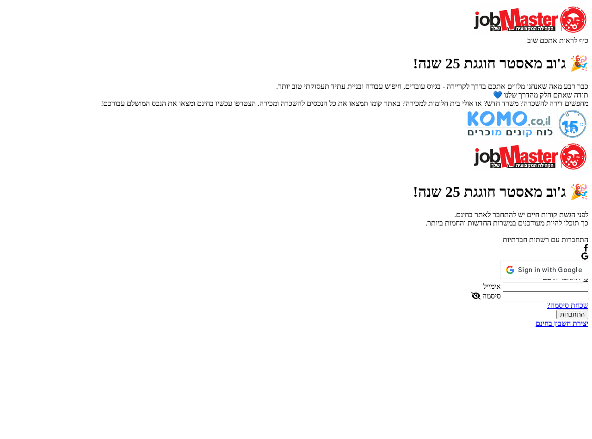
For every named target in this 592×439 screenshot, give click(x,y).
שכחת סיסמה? (567, 305)
